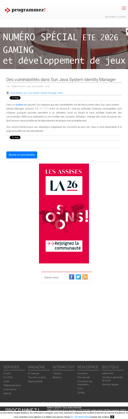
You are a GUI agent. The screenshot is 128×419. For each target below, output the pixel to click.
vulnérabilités (16, 93)
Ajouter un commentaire (22, 154)
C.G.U (80, 388)
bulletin (20, 104)
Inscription (82, 373)
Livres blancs (9, 389)
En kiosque (33, 373)
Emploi (6, 373)
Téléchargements (12, 385)
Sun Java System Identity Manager (39, 93)
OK (112, 417)
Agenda (7, 393)
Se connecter (110, 17)
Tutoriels (57, 373)
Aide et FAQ (107, 373)
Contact (81, 392)
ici (72, 417)
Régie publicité (35, 381)
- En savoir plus (81, 417)
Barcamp (57, 377)
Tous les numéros (37, 377)
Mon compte (83, 377)
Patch (60, 93)
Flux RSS (7, 377)
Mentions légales (110, 384)
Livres (6, 381)
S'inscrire (122, 17)
